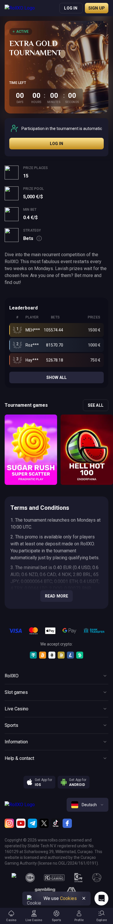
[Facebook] (67, 823)
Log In (56, 143)
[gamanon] (96, 877)
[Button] (83, 898)
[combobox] (87, 805)
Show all (56, 377)
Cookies (68, 898)
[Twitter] (44, 823)
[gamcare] (78, 877)
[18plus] (30, 877)
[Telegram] (32, 823)
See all (95, 405)
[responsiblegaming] (54, 877)
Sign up (96, 8)
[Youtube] (20, 823)
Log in (70, 8)
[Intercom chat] (101, 898)
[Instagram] (9, 823)
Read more (56, 596)
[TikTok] (55, 823)
